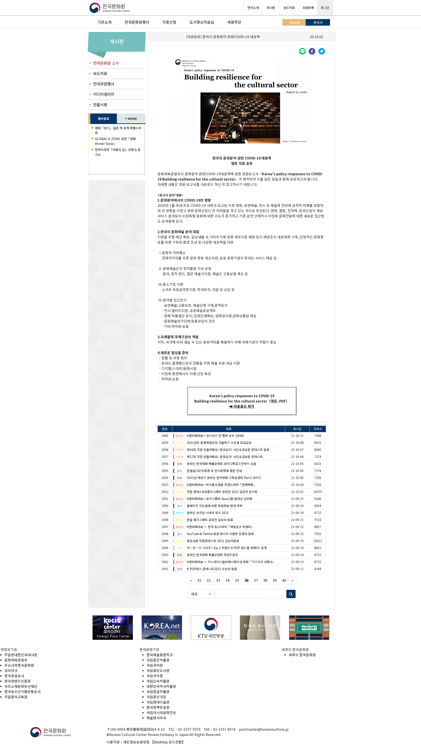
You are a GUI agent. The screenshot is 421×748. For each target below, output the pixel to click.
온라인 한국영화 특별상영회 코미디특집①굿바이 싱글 (221, 463)
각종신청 (169, 22)
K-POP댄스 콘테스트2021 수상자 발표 (212, 569)
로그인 (325, 7)
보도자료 (289, 7)
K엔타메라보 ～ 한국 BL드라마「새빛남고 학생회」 (220, 527)
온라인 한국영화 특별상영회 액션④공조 (212, 555)
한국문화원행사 (137, 22)
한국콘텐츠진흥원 (17, 681)
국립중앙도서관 (157, 670)
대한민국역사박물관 (161, 686)
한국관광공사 (14, 675)
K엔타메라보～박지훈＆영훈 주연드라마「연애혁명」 (221, 484)
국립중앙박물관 (157, 660)
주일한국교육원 (15, 696)
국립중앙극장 (156, 696)
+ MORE (131, 118)
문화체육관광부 (15, 660)
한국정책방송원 (157, 707)
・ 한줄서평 (97, 104)
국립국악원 (154, 675)
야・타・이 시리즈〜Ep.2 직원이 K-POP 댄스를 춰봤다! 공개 (227, 548)
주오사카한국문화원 (19, 665)
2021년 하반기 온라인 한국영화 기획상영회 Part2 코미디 (224, 477)
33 (218, 580)
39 (275, 580)
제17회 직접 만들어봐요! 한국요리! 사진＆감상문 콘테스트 (225, 456)
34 (228, 580)
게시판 (271, 7)
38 (265, 580)
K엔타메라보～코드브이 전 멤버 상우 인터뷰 (215, 435)
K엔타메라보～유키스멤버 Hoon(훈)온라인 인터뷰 (219, 498)
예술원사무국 (156, 717)
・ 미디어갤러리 (101, 94)
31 (199, 580)
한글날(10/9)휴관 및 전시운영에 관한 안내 (214, 470)
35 (237, 580)
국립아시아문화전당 (161, 712)
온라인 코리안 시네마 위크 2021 (208, 512)
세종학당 (234, 22)
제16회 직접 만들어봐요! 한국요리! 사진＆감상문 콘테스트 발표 (228, 449)
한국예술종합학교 (159, 654)
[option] (113, 627)
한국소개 (253, 7)
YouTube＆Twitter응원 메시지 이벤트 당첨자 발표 (220, 534)
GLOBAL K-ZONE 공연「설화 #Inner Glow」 (115, 141)
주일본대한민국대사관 (20, 654)
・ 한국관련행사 (101, 84)
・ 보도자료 (97, 73)
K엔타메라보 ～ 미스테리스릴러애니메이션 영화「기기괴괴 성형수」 (231, 562)
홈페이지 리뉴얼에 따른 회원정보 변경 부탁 (215, 505)
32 (209, 580)
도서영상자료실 (201, 22)
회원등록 (308, 7)
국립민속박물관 (157, 681)
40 (284, 580)
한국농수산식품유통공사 (22, 691)
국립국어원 (154, 665)
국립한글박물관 (157, 691)
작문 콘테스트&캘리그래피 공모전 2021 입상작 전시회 (222, 491)
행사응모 (103, 118)
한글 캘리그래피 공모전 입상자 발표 (210, 520)
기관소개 (104, 22)
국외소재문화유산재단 (20, 686)
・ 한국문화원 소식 (103, 63)
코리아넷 (11, 670)
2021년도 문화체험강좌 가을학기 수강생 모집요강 (219, 442)
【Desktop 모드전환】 (167, 741)
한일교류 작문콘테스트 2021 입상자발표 (213, 541)
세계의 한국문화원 (302, 654)
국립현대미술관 (157, 702)
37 (256, 580)
